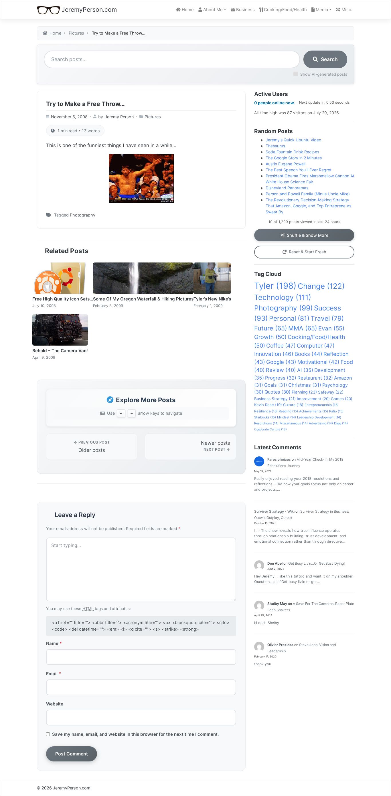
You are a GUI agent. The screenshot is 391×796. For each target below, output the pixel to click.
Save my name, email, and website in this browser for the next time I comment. (135, 734)
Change (321, 286)
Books (308, 354)
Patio (336, 411)
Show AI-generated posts (323, 74)
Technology (282, 297)
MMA (302, 328)
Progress (280, 378)
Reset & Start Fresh (307, 251)
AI (305, 370)
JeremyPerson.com (89, 9)
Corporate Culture (270, 429)
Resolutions (266, 423)
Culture (293, 405)
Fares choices (279, 459)
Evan (331, 328)
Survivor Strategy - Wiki (274, 511)
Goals (275, 385)
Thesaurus (275, 145)
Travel (327, 318)
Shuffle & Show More (307, 235)
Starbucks (265, 417)
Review (281, 370)
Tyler (275, 286)
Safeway (330, 392)
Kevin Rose (268, 404)
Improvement (313, 398)
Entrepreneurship (322, 405)
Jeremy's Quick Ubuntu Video (293, 139)
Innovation (273, 353)
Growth (270, 337)
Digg (341, 423)
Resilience (266, 411)
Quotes (277, 392)
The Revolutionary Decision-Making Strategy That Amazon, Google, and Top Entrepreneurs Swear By (308, 205)
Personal (289, 318)
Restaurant (315, 378)
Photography (82, 214)
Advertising (321, 423)
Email (53, 673)
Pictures (153, 116)
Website (54, 704)
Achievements (313, 411)
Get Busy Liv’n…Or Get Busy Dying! (316, 563)
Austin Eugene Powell (285, 163)
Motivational (318, 362)
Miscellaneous (294, 423)
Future (270, 328)
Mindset (286, 417)
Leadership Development (319, 417)
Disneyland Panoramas (287, 187)
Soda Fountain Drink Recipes (292, 151)
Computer (316, 345)
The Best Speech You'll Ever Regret (298, 169)
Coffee (281, 345)
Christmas (304, 385)
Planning (304, 392)
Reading (288, 411)
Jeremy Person (119, 116)
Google (281, 362)
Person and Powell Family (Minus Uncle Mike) (308, 193)
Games (341, 398)
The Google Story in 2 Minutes (294, 157)
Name (54, 643)
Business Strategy (275, 398)
